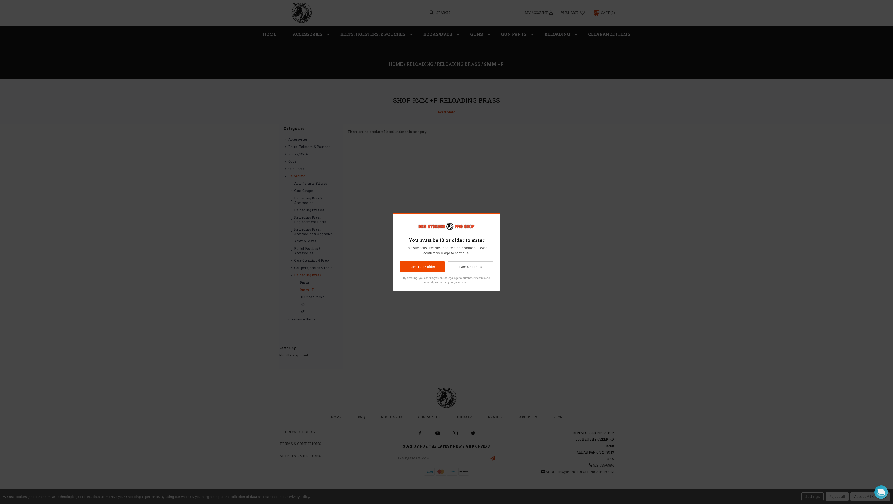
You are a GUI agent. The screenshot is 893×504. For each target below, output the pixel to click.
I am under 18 (470, 266)
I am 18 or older (422, 266)
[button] (881, 492)
